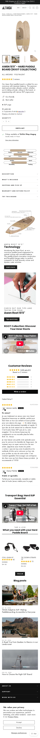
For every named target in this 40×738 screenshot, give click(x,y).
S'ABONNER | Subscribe (20, 400)
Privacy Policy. (13, 717)
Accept (19, 722)
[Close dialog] (33, 341)
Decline (19, 728)
